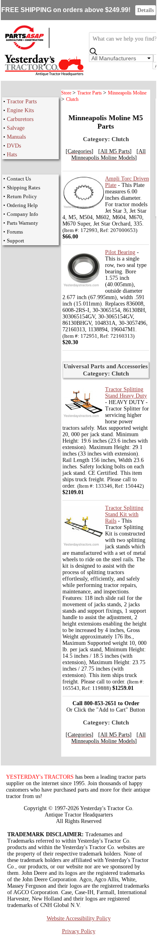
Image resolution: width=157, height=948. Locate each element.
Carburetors (20, 119)
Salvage (16, 128)
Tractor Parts (22, 101)
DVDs (14, 146)
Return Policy (22, 196)
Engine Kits (20, 110)
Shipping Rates (23, 188)
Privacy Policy (78, 931)
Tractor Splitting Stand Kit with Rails (124, 514)
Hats (12, 155)
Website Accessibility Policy (79, 918)
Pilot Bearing (120, 252)
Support (15, 241)
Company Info (22, 214)
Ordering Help (22, 205)
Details (145, 10)
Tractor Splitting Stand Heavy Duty (126, 392)
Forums (15, 232)
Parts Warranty (22, 223)
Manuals (16, 137)
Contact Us (19, 179)
